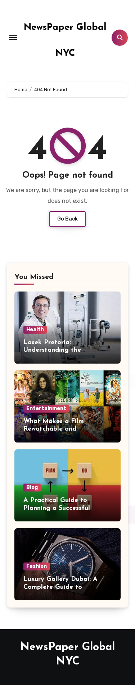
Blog (32, 487)
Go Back (67, 219)
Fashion (36, 566)
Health (35, 329)
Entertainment (46, 408)
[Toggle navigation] (13, 37)
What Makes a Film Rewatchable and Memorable (53, 429)
